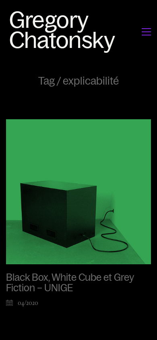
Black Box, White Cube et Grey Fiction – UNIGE (70, 282)
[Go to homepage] (64, 31)
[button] (146, 31)
